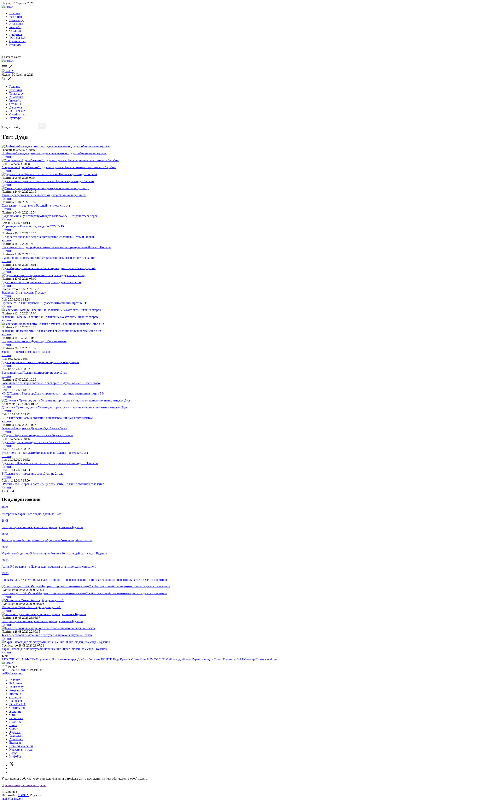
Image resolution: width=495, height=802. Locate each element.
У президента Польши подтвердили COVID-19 (33, 226)
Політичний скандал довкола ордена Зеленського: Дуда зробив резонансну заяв (54, 153)
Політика (15, 721)
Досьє (13, 753)
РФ (27, 659)
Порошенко (43, 659)
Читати (6, 156)
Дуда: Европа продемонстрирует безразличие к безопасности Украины (48, 257)
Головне (14, 13)
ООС (157, 659)
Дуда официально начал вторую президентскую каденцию (40, 362)
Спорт (13, 728)
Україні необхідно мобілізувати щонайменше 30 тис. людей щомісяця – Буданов (54, 649)
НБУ (150, 659)
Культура (15, 44)
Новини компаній (21, 746)
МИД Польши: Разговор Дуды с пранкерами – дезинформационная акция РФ (53, 393)
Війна (13, 725)
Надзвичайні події (21, 749)
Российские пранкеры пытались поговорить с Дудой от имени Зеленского (51, 383)
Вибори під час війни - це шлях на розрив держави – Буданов (42, 621)
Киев (143, 659)
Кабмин (133, 659)
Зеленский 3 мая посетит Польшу (24, 292)
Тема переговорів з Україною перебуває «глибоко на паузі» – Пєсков (47, 635)
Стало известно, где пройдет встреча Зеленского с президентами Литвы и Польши (56, 247)
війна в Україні (191, 659)
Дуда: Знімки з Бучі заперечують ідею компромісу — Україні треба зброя (49, 216)
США (20, 659)
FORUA (23, 669)
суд (178, 659)
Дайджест (15, 34)
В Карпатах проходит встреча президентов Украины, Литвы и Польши (49, 236)
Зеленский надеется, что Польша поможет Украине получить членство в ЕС (52, 330)
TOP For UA (17, 37)
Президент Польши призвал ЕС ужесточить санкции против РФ (44, 303)
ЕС (103, 659)
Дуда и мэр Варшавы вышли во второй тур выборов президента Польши (50, 463)
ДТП (109, 659)
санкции (207, 659)
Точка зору (16, 20)
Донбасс (82, 659)
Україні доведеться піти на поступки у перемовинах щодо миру (44, 195)
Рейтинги (15, 16)
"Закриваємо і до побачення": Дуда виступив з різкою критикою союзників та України (59, 167)
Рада (116, 659)
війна (172, 659)
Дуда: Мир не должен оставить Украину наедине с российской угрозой (49, 268)
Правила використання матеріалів (24, 785)
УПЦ (12, 659)
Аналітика (16, 23)
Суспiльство (17, 41)
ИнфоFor (15, 756)
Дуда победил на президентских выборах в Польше (36, 442)
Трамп (218, 659)
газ (234, 659)
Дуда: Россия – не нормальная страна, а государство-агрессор (42, 282)
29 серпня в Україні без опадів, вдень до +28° (31, 607)
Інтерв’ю (15, 27)
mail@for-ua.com (12, 673)
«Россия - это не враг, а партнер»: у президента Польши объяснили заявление (53, 484)
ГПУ (164, 659)
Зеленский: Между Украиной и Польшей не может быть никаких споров (50, 317)
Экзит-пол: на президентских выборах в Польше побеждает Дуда (45, 452)
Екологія (15, 742)
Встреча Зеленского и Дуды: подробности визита (34, 341)
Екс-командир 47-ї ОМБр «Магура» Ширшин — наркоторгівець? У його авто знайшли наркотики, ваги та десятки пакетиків (84, 593)
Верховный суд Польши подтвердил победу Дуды (34, 372)
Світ (12, 714)
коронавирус (68, 659)
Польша (260, 659)
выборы (272, 659)
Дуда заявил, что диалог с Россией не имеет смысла (36, 205)
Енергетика (17, 690)
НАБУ (241, 659)
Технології (16, 735)
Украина (94, 659)
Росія (55, 659)
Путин (227, 659)
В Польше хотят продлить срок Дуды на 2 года (32, 473)
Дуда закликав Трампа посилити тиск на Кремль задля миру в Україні (48, 181)
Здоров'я (14, 732)
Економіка (16, 718)
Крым (124, 659)
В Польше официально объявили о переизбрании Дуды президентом (47, 417)
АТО (5, 659)
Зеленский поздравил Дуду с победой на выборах (34, 428)
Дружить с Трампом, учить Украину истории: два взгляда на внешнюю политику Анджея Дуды (65, 407)
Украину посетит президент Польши (26, 351)
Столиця (15, 30)
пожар (250, 659)
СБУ (32, 659)
